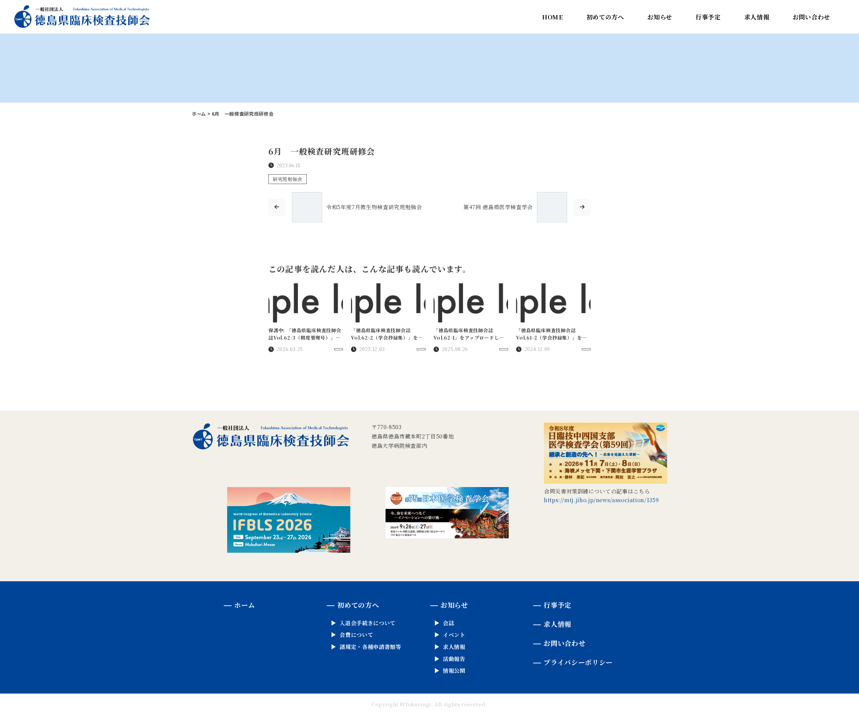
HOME (552, 16)
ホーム (199, 113)
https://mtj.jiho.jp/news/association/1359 (601, 500)
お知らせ (659, 16)
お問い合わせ (811, 16)
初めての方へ (605, 16)
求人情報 (756, 16)
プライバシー (578, 662)
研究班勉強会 (287, 179)
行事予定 (708, 16)
